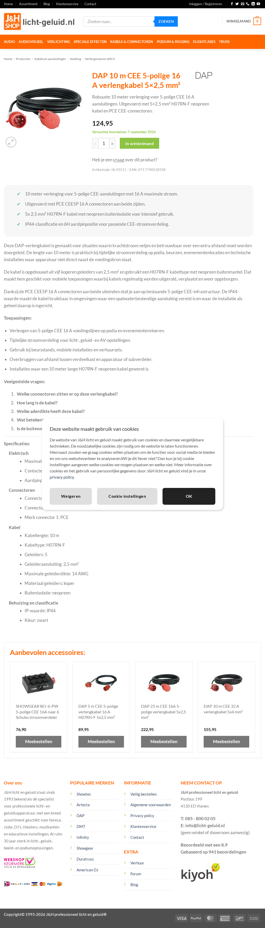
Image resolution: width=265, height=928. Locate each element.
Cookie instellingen (127, 496)
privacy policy (62, 476)
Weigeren (71, 496)
